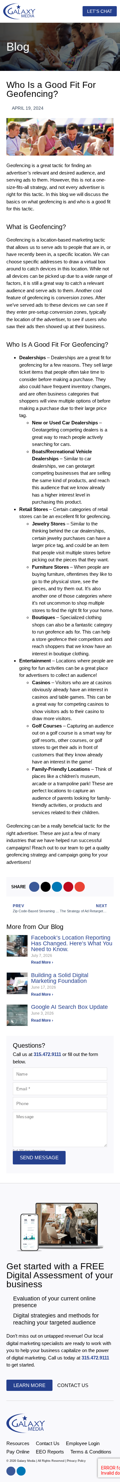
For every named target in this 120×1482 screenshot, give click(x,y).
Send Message (39, 1157)
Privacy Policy (76, 1460)
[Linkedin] (21, 1471)
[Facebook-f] (10, 1471)
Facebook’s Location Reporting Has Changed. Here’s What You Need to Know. (71, 943)
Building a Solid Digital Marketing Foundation (59, 978)
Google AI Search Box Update (69, 1007)
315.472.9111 (48, 1054)
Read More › (42, 962)
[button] (66, 11)
